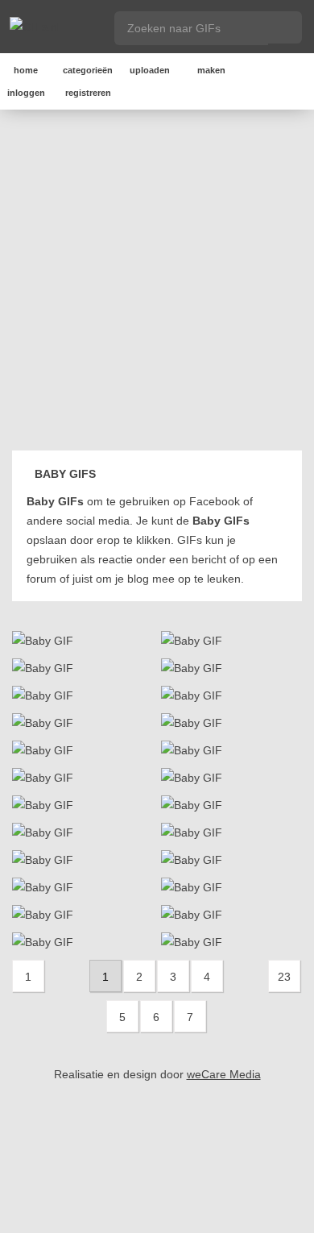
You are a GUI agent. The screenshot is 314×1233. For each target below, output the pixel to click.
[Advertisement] (157, 283)
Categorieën (88, 70)
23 (284, 976)
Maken (211, 70)
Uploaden (150, 70)
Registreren (88, 93)
